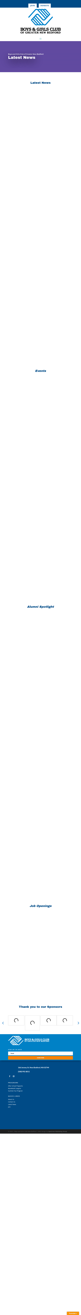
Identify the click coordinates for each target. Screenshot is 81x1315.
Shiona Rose (12, 740)
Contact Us (11, 1102)
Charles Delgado (14, 661)
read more (11, 238)
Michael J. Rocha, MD (16, 720)
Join (32, 5)
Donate (44, 5)
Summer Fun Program (15, 1091)
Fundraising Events (23, 984)
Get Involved (15, 1113)
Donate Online (60, 975)
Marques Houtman (15, 825)
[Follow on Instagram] (13, 1076)
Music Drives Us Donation (18, 252)
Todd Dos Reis (13, 760)
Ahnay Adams (13, 681)
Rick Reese (12, 701)
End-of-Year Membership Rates (20, 268)
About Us (11, 1099)
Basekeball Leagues (14, 1088)
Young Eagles (13, 333)
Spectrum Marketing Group (57, 1131)
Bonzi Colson (12, 845)
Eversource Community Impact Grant (23, 232)
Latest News (12, 1104)
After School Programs (15, 1086)
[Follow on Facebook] (9, 1076)
